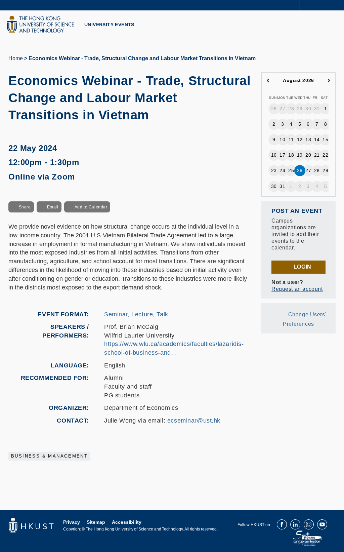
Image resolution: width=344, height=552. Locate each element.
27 (282, 108)
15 (325, 139)
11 (291, 139)
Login (302, 267)
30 (308, 108)
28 (291, 108)
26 (274, 108)
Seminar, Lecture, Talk (136, 314)
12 (300, 139)
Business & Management (49, 456)
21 (317, 155)
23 (274, 170)
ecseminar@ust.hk (193, 420)
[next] (328, 81)
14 (317, 139)
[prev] (268, 81)
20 (308, 155)
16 (274, 155)
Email (52, 207)
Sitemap (96, 522)
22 (325, 155)
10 (282, 139)
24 (282, 170)
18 (291, 155)
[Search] (334, 4)
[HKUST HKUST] (40, 24)
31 (317, 108)
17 (282, 155)
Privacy (71, 522)
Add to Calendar (91, 207)
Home (15, 58)
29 (300, 108)
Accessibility (126, 522)
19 (300, 155)
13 (308, 139)
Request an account (296, 289)
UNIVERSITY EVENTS (109, 24)
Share (25, 207)
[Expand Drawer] (310, 5)
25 (291, 170)
